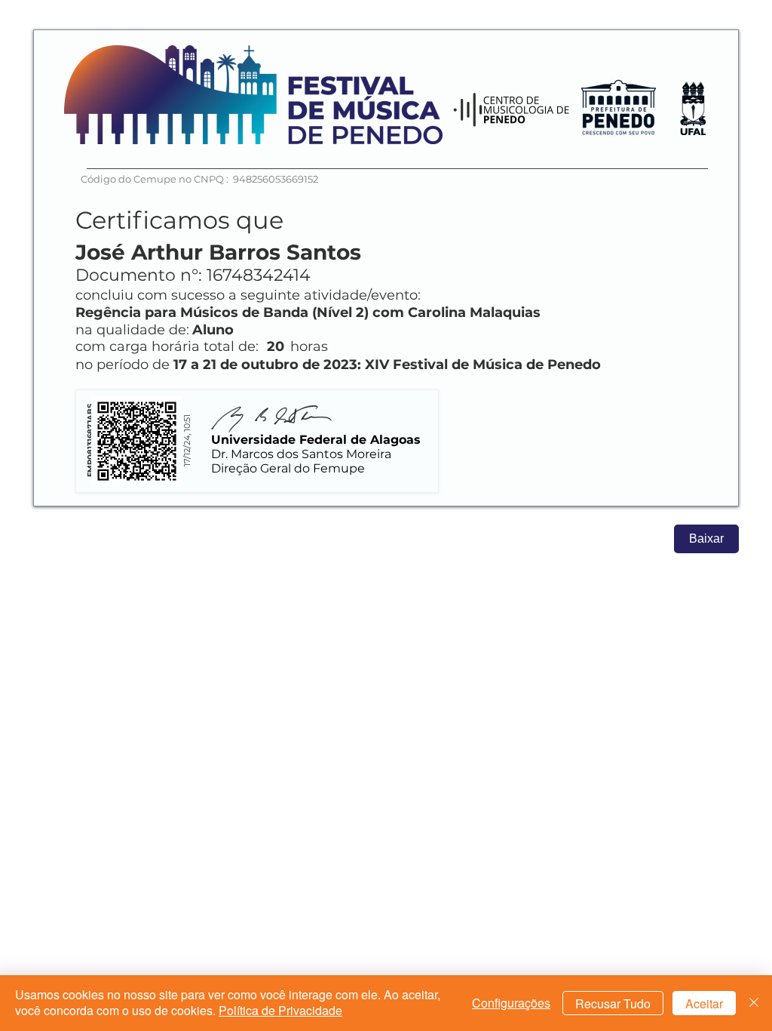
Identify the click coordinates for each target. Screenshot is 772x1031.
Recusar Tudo (613, 1003)
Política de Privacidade (280, 1010)
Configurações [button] (511, 1002)
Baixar (706, 538)
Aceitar (704, 1003)
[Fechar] (754, 1003)
